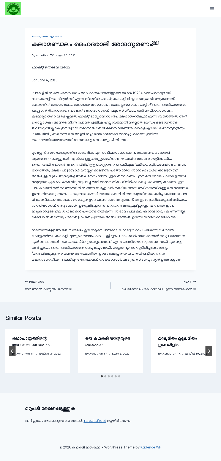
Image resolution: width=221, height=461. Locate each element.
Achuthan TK (45, 55)
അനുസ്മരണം (40, 36)
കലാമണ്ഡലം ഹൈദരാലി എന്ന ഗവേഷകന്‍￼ (158, 285)
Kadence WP (150, 448)
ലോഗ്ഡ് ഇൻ (95, 421)
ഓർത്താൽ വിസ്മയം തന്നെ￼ (48, 285)
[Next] (208, 351)
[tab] (102, 376)
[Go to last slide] (12, 351)
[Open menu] (212, 8)
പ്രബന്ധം (56, 36)
